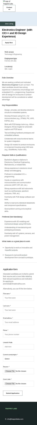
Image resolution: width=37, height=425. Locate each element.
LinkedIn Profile (7, 342)
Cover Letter (7, 379)
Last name (6, 306)
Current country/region (10, 354)
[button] (9, 8)
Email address (7, 318)
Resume (6, 367)
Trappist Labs (11, 408)
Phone (5, 330)
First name (6, 293)
